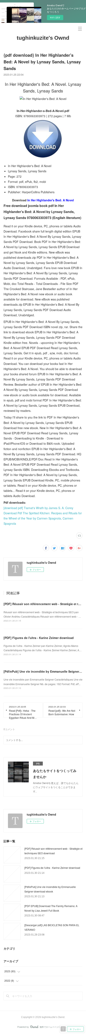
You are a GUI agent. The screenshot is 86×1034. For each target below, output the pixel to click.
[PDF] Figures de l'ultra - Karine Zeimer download (39, 638)
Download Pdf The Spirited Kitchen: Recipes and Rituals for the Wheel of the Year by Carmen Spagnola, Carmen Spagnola (43, 518)
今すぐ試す (55, 17)
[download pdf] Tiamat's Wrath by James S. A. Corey (38, 508)
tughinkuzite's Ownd (43, 38)
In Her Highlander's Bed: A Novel (50, 200)
